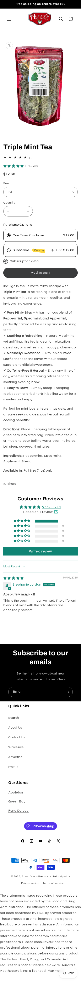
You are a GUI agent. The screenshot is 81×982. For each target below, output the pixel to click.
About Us (15, 727)
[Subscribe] (67, 692)
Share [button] (11, 483)
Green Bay (17, 801)
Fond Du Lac (18, 810)
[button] (9, 19)
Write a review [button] (40, 551)
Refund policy (61, 876)
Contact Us (16, 737)
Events (13, 766)
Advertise (15, 757)
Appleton (15, 792)
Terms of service (53, 883)
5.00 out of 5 (51, 507)
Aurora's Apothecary (35, 876)
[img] (13, 578)
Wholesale (16, 747)
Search (13, 717)
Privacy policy (30, 883)
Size (6, 183)
